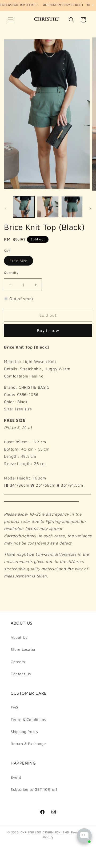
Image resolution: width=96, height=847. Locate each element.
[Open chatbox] (84, 835)
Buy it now (48, 330)
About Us (19, 637)
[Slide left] (6, 208)
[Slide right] (90, 208)
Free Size (21, 262)
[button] (11, 20)
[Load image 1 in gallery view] (23, 207)
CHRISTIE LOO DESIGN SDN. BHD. (45, 832)
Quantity (11, 272)
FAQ (14, 707)
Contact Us (21, 673)
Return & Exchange (28, 743)
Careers (18, 661)
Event (16, 777)
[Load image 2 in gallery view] (47, 207)
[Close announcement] (93, 5)
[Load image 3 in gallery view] (72, 207)
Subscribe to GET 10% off (34, 789)
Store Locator (23, 649)
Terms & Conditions (28, 719)
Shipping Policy (25, 731)
